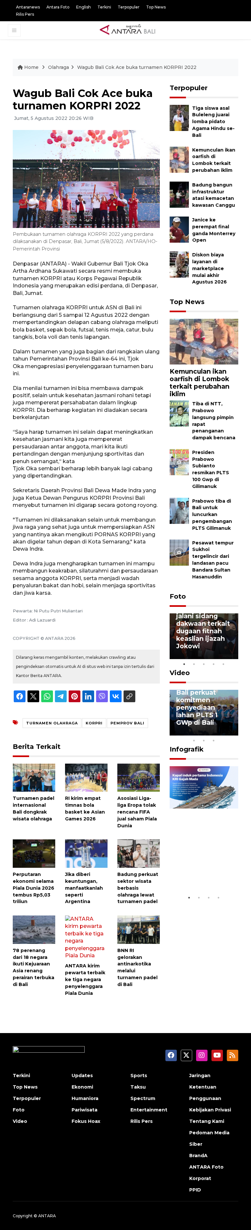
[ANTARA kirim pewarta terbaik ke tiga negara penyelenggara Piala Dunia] (86, 937)
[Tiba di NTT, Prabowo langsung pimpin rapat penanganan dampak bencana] (179, 413)
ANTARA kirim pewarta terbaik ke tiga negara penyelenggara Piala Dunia (85, 979)
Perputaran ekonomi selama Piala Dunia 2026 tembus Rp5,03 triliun (33, 887)
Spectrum (142, 1098)
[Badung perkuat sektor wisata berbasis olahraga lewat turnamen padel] (138, 853)
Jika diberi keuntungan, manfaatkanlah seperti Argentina (84, 887)
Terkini (104, 7)
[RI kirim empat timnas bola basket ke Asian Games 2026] (86, 777)
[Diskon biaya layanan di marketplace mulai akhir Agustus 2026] (179, 264)
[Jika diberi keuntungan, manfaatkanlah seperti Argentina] (86, 853)
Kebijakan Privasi (210, 1110)
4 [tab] (213, 664)
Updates (82, 1075)
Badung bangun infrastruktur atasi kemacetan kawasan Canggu (213, 195)
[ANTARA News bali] (131, 30)
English (83, 7)
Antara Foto (58, 7)
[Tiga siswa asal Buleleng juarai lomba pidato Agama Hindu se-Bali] (179, 117)
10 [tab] (213, 740)
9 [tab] (204, 740)
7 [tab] (233, 732)
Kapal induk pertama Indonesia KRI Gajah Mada (199, 867)
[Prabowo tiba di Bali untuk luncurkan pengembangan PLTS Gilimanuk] (179, 510)
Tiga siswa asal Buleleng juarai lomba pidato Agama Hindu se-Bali (213, 121)
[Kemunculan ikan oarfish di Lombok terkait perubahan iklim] (179, 159)
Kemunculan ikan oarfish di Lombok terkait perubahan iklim (199, 382)
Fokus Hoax (86, 1121)
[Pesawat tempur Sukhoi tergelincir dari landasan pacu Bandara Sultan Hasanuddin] (179, 552)
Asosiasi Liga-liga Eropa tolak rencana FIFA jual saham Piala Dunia (137, 811)
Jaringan (199, 1075)
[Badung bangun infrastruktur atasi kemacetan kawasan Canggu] (179, 194)
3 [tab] (204, 664)
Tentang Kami (206, 1121)
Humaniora (85, 1098)
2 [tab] (194, 664)
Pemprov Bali (127, 723)
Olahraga (58, 67)
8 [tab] (194, 740)
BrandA (198, 1155)
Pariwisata (84, 1110)
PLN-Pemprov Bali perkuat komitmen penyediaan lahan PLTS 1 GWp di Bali (199, 703)
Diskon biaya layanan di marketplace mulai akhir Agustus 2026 (209, 268)
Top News (156, 7)
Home (31, 67)
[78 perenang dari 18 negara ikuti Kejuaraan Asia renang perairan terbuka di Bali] (34, 929)
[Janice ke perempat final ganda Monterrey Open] (179, 229)
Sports (138, 1075)
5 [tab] (223, 664)
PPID (195, 1190)
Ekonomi (82, 1087)
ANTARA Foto (206, 1167)
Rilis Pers (25, 14)
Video (180, 673)
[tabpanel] (204, 636)
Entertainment (148, 1110)
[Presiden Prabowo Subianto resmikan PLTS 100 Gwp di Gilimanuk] (179, 462)
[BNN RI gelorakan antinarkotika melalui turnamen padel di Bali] (138, 929)
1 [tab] (184, 664)
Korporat (200, 1178)
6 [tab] (223, 732)
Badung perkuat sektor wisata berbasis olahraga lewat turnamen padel (137, 887)
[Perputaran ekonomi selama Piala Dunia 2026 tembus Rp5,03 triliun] (34, 853)
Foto (178, 596)
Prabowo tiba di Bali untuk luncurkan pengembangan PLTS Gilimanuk (212, 514)
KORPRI (94, 723)
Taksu (138, 1087)
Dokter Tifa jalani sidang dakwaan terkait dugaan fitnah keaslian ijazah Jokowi (203, 627)
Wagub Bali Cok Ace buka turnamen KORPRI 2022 (136, 67)
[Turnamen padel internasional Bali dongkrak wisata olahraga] (34, 777)
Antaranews (28, 7)
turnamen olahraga (52, 723)
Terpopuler (129, 7)
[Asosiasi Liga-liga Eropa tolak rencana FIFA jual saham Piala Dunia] (138, 777)
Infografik (187, 749)
